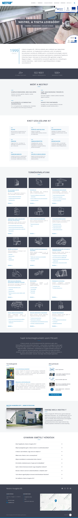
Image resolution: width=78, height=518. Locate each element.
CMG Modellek (33, 289)
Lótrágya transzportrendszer (36, 318)
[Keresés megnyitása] (74, 3)
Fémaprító (10, 254)
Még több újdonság (55, 394)
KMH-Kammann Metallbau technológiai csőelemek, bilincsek (16, 281)
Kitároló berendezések (35, 224)
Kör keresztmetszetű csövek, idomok (15, 225)
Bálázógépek (33, 281)
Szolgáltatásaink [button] (48, 2)
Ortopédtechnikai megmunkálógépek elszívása (39, 321)
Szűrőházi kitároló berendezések (15, 198)
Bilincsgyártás (11, 230)
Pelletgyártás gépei (56, 286)
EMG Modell (33, 291)
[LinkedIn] (70, 488)
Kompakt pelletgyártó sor (57, 288)
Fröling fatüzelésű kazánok (59, 218)
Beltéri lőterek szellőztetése (36, 319)
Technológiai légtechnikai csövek (14, 287)
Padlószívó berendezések (57, 196)
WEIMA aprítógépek (13, 249)
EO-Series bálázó (34, 287)
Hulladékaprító (11, 259)
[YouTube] (62, 488)
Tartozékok (33, 260)
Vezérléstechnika (12, 200)
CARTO (70, 510)
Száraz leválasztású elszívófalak (59, 195)
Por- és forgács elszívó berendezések (13, 190)
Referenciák (63, 2)
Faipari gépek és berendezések (15, 312)
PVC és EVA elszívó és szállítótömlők (59, 257)
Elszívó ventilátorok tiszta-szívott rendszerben (39, 198)
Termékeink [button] (40, 2)
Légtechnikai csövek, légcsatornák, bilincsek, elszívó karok (16, 219)
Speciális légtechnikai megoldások (38, 312)
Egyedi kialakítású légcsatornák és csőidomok (17, 229)
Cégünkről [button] (33, 2)
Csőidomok (11, 289)
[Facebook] (65, 488)
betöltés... (9, 409)
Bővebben (10, 203)
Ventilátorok (33, 190)
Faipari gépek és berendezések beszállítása (16, 319)
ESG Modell (33, 292)
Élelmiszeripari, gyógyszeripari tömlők (60, 262)
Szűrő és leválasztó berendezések (15, 196)
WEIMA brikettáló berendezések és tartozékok (38, 249)
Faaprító (10, 258)
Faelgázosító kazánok (57, 224)
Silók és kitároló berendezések (37, 218)
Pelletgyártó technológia (58, 281)
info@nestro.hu (11, 502)
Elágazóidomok (11, 291)
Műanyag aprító (11, 256)
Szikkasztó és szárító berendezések (59, 198)
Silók (32, 225)
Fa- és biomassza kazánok (22, 369)
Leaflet (61, 510)
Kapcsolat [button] (69, 2)
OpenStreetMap (66, 510)
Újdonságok (56, 2)
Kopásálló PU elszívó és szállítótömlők (60, 255)
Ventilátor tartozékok (34, 200)
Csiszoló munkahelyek (57, 200)
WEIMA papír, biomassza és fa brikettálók (38, 256)
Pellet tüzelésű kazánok (57, 225)
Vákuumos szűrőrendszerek (22, 382)
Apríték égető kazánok (57, 227)
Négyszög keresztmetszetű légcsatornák (16, 227)
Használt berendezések (58, 312)
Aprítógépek (55, 321)
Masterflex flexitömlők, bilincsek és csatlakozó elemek (61, 249)
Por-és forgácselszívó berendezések (59, 319)
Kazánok (54, 318)
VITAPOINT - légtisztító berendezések (37, 323)
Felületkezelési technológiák (59, 190)
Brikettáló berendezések (57, 323)
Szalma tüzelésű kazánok (57, 229)
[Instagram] (68, 488)
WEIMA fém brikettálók (35, 258)
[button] (56, 500)
